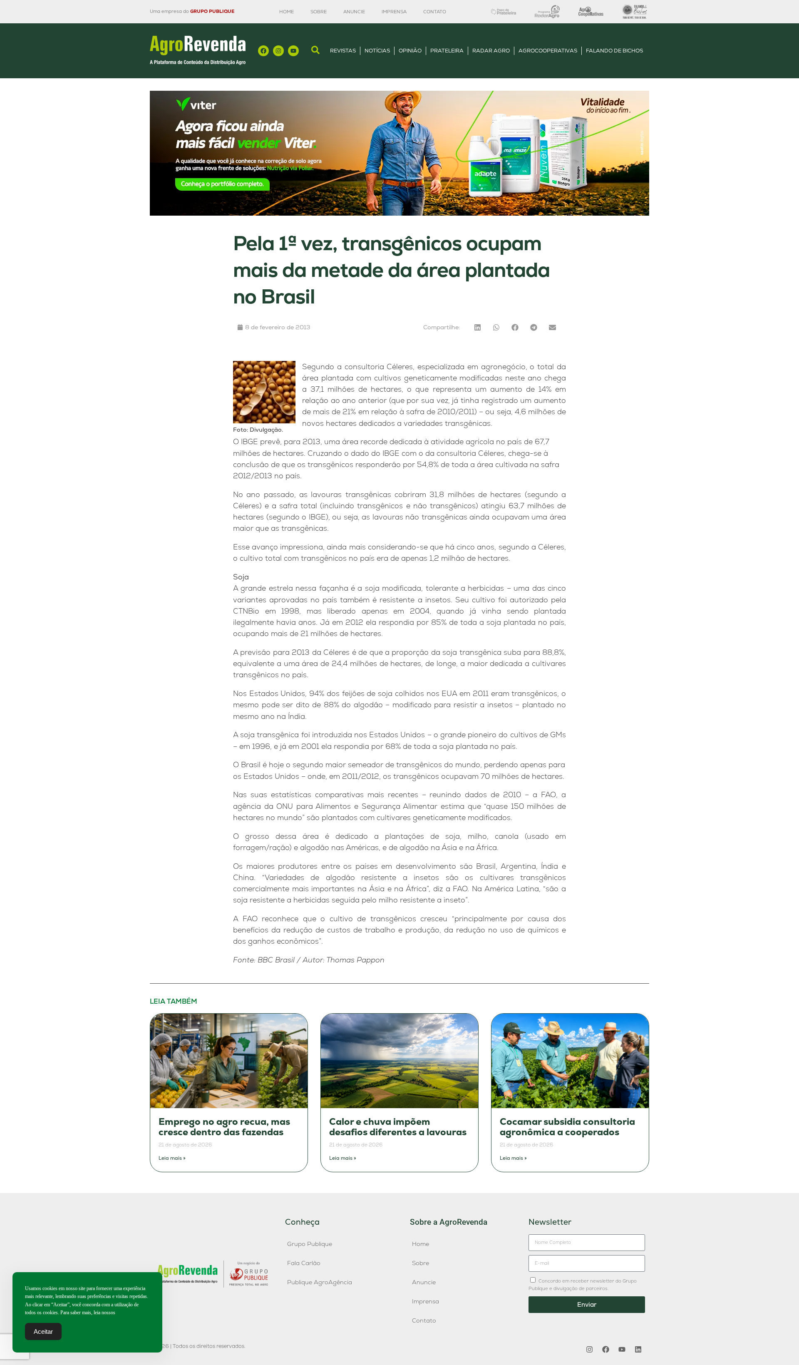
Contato (434, 12)
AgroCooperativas (548, 50)
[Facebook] (263, 50)
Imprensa (394, 12)
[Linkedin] (638, 1350)
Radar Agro (491, 50)
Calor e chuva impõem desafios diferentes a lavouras (397, 1127)
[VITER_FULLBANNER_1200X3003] (399, 213)
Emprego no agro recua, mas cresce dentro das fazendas (224, 1127)
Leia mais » (172, 1158)
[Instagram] (278, 50)
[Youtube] (293, 50)
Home (286, 12)
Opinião (410, 50)
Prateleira (447, 50)
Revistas (343, 50)
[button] (477, 327)
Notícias (377, 50)
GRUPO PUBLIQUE (212, 11)
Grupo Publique (309, 1244)
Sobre (318, 12)
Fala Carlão (303, 1263)
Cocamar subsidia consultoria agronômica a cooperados (567, 1127)
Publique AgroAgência (319, 1282)
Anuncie (354, 12)
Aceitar (43, 1331)
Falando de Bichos (614, 50)
